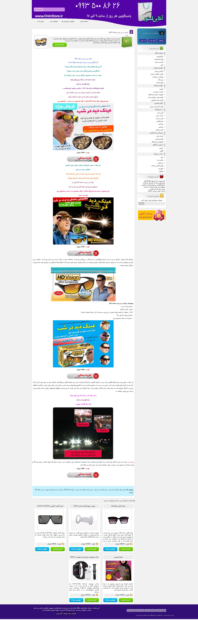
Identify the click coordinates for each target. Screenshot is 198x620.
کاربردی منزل (159, 62)
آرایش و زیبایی (158, 71)
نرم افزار (160, 163)
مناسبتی (160, 127)
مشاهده (161, 40)
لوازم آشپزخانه (158, 59)
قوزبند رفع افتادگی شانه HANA (84, 506)
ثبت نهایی (143, 40)
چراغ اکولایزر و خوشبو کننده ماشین (153, 185)
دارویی (161, 148)
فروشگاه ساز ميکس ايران (147, 615)
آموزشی (160, 168)
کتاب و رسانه (158, 154)
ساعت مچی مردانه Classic (156, 191)
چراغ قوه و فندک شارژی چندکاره (154, 183)
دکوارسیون (160, 56)
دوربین (161, 89)
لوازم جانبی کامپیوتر (157, 100)
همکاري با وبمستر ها (68, 21)
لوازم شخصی (158, 68)
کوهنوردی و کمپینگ (157, 142)
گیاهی (161, 151)
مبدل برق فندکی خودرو (157, 189)
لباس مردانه (159, 118)
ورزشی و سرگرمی (156, 133)
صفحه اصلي (84, 21)
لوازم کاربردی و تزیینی (156, 106)
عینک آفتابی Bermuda (118, 506)
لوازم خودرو (159, 103)
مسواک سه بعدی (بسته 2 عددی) (154, 187)
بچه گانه (160, 124)
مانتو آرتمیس (118, 557)
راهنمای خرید (54, 21)
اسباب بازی (159, 136)
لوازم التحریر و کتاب (157, 165)
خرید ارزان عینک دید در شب (117, 489)
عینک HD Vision (69, 489)
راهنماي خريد (150, 610)
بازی (162, 157)
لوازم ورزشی (159, 139)
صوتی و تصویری (158, 91)
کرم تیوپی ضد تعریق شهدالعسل (154, 181)
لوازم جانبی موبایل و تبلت (155, 97)
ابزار (162, 65)
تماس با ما (40, 21)
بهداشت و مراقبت (157, 77)
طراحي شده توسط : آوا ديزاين (66, 613)
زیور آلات (160, 79)
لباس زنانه (160, 113)
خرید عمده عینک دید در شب (84, 489)
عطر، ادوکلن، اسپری (156, 74)
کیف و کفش (159, 130)
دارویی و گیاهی (157, 145)
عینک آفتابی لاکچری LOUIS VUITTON (50, 506)
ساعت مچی (159, 115)
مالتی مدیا (160, 160)
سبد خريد (140, 610)
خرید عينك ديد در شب (100, 489)
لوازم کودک (159, 82)
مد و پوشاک (159, 109)
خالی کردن (152, 40)
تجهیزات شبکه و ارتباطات (155, 94)
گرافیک (161, 171)
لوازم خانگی (158, 53)
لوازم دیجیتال (158, 85)
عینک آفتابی (159, 121)
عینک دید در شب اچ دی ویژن (54, 489)
